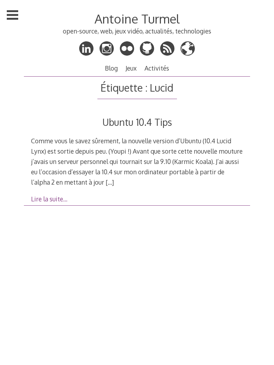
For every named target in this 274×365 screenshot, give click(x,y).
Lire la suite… (49, 199)
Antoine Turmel (137, 18)
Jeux (131, 68)
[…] (110, 182)
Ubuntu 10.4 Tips (137, 122)
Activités (156, 68)
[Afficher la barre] (12, 15)
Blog (111, 68)
